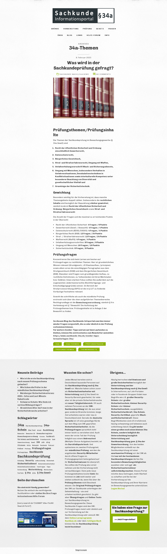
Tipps (48, 467)
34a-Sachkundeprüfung (34, 426)
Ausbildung (48, 430)
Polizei (20, 448)
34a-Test (32, 430)
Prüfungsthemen (65, 349)
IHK (38, 442)
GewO (33, 442)
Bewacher (20, 433)
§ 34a (28, 473)
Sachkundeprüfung (33, 456)
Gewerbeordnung (23, 442)
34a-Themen (72, 344)
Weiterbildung (35, 469)
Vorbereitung (70, 29)
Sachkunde (36, 451)
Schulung (20, 460)
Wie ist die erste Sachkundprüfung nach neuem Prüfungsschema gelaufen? (35, 381)
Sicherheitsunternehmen (26, 467)
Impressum (81, 550)
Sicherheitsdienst (27, 463)
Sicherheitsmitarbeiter (46, 464)
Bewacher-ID (30, 433)
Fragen (112, 29)
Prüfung (87, 29)
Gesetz (100, 29)
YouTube (20, 473)
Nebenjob (35, 445)
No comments (103, 74)
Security (29, 460)
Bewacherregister (44, 433)
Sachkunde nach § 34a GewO (74, 74)
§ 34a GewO (44, 472)
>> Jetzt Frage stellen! (125, 519)
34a (57, 344)
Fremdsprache (45, 439)
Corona (42, 436)
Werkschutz (48, 470)
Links (79, 35)
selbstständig (40, 460)
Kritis (29, 445)
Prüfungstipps (22, 452)
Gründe (55, 29)
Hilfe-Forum (93, 35)
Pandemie (43, 445)
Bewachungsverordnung (88, 302)
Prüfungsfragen (94, 344)
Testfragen (41, 467)
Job (43, 442)
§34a (34, 473)
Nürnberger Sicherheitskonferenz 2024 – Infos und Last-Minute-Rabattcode (35, 396)
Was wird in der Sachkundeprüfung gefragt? (84, 65)
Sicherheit (50, 460)
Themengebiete (89, 349)
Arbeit (39, 430)
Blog (69, 35)
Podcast (51, 445)
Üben (60, 35)
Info (107, 35)
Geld (53, 439)
